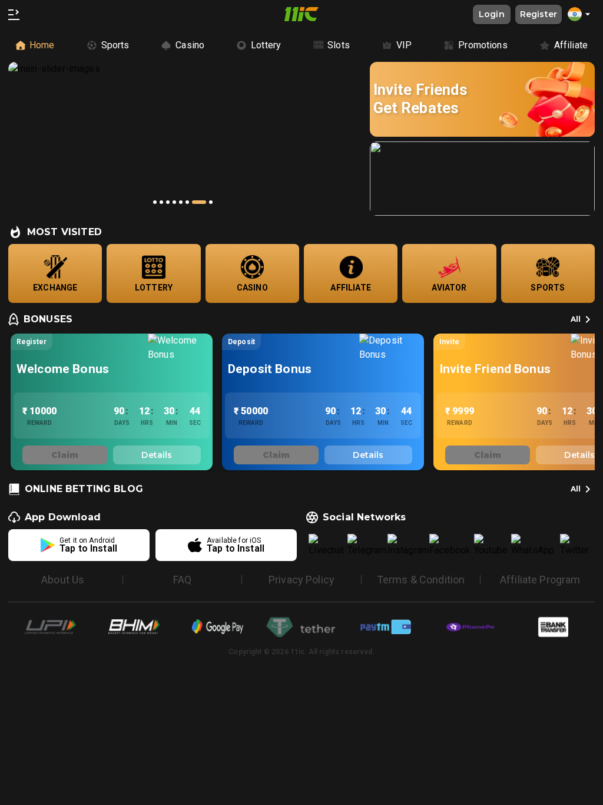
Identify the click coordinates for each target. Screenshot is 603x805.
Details (156, 455)
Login (492, 14)
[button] (580, 14)
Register (538, 14)
